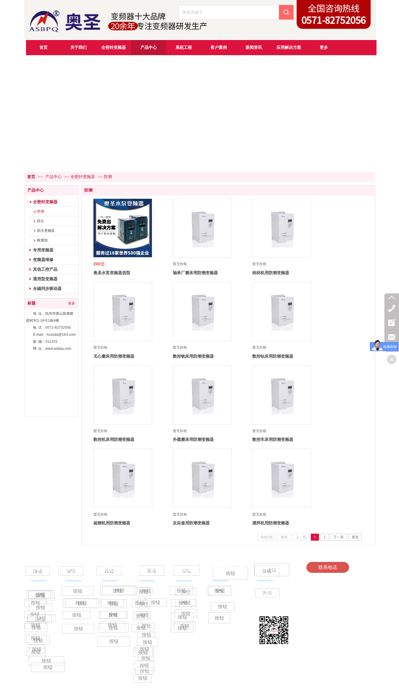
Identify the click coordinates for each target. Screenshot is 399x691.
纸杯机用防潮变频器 (270, 272)
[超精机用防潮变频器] (122, 478)
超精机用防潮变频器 (111, 523)
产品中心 (53, 177)
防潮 (108, 177)
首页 (31, 177)
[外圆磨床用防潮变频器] (202, 394)
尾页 (355, 537)
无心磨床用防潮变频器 (113, 356)
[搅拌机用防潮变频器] (281, 478)
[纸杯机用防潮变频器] (281, 228)
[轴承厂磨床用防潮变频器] (202, 228)
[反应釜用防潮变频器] (202, 478)
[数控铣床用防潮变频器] (202, 311)
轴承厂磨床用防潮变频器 (195, 272)
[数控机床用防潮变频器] (122, 394)
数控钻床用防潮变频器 (272, 356)
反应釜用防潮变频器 (191, 523)
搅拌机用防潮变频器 (270, 523)
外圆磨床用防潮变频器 (193, 439)
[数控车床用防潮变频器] (281, 394)
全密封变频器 (82, 177)
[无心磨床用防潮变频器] (122, 311)
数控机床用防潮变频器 (113, 439)
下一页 (338, 537)
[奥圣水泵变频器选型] (122, 228)
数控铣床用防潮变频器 (193, 356)
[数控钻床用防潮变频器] (281, 311)
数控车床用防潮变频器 (272, 439)
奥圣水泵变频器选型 (111, 272)
